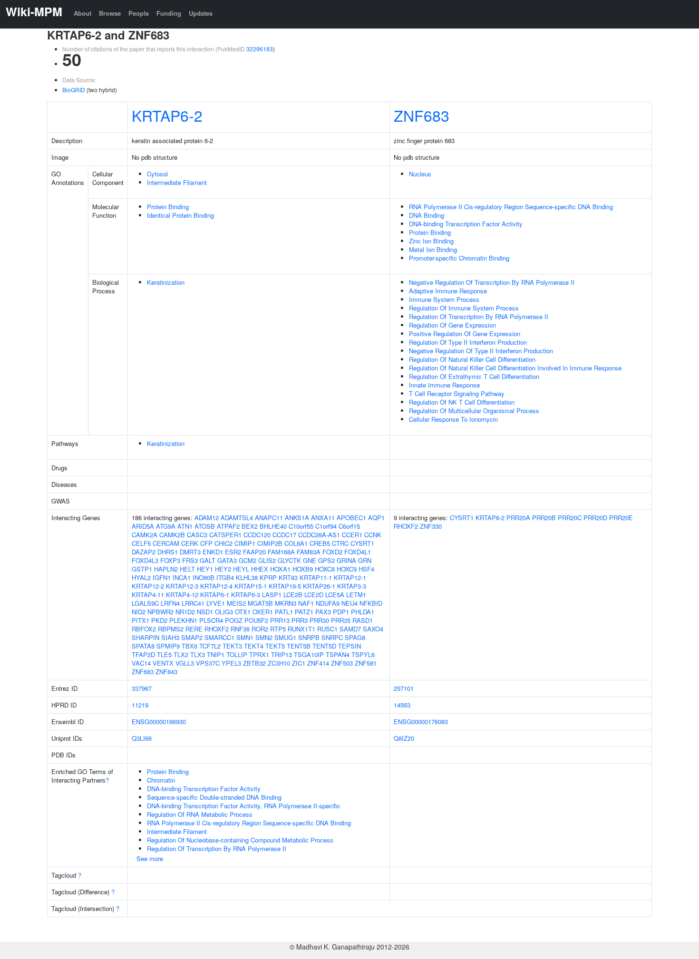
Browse (110, 13)
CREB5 (320, 543)
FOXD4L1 (357, 551)
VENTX (163, 663)
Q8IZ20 (404, 738)
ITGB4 (225, 577)
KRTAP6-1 (214, 594)
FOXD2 (332, 551)
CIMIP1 (244, 543)
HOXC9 (347, 568)
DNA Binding (426, 215)
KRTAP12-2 (148, 586)
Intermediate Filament (177, 182)
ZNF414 (318, 663)
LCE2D (313, 594)
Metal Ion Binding (433, 249)
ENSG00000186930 (159, 721)
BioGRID (73, 90)
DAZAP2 (143, 551)
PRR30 (319, 620)
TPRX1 (259, 654)
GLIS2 (267, 560)
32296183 (259, 49)
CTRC (340, 543)
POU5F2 (256, 620)
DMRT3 (190, 551)
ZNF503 (342, 663)
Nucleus (420, 173)
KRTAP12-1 (350, 577)
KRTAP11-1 (316, 577)
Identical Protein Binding (180, 215)
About (82, 13)
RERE (194, 628)
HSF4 (366, 568)
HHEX (259, 568)
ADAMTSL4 (237, 517)
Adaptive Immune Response (448, 290)
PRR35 (340, 620)
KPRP (268, 577)
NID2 (139, 611)
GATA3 (227, 560)
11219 (140, 704)
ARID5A (143, 526)
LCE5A (334, 594)
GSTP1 (142, 568)
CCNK (372, 534)
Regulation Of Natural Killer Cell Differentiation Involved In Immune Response (515, 367)
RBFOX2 (144, 628)
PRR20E (621, 517)
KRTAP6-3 (245, 594)
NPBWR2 (160, 611)
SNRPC (332, 637)
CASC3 (197, 534)
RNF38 (240, 628)
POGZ (234, 620)
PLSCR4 (211, 620)
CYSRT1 (362, 543)
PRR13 (280, 620)
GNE (309, 560)
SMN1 (244, 637)
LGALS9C (145, 603)
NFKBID (370, 603)
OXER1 (262, 611)
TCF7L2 (210, 645)
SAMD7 (350, 628)
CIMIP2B (269, 543)
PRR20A (518, 517)
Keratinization (165, 282)
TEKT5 (275, 645)
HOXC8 (325, 568)
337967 (142, 688)
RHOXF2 (216, 628)
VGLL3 (184, 663)
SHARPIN (145, 637)
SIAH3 (170, 637)
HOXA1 (280, 568)
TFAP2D (143, 654)
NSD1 (205, 611)
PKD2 (159, 620)
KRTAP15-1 (250, 586)
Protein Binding (168, 206)
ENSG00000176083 (421, 721)
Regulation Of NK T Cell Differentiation (462, 402)
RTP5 (278, 628)
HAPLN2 (166, 568)
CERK (189, 543)
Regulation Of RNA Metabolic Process (199, 814)
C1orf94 (326, 526)
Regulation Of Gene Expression (452, 324)
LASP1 (272, 594)
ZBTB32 (254, 663)
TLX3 (197, 654)
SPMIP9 (168, 645)
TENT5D (324, 645)
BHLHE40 (273, 526)
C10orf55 (301, 526)
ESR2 (233, 551)
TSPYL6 (363, 654)
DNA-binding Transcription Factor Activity (466, 223)
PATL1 (284, 611)
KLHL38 (247, 577)
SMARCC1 (219, 637)
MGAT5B (260, 603)
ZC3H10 (279, 663)
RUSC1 (327, 628)
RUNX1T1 (301, 628)
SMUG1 (285, 637)
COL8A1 (296, 543)
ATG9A (165, 526)
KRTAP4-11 (148, 594)
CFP (206, 543)
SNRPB (309, 637)
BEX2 (250, 526)
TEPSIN (349, 645)
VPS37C (208, 663)
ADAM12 (206, 517)
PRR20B (544, 517)
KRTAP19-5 (285, 586)
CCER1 (352, 534)
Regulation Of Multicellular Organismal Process (474, 410)
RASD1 (362, 620)
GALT (207, 560)
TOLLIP (236, 654)
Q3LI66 (142, 738)
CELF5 (141, 543)
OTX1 (243, 611)
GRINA (346, 560)
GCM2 (247, 560)
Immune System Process (444, 299)
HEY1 (205, 568)
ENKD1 (213, 551)
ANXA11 (323, 517)
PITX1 (140, 620)
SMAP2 (192, 637)
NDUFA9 (328, 603)
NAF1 (306, 603)
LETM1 (356, 594)
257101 (404, 688)
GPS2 (326, 560)
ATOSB (204, 526)
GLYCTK (289, 560)
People (138, 13)
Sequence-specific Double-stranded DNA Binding (214, 797)
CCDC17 (284, 534)
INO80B (203, 577)
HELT (187, 568)
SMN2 (263, 637)
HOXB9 (302, 568)
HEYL (241, 568)
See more (149, 858)
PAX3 (323, 611)
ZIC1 (298, 663)
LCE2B (292, 594)
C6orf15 (349, 526)
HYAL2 (141, 577)
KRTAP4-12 (182, 594)
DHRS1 (167, 551)
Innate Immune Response (444, 384)
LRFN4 (170, 603)
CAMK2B (172, 534)
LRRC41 (193, 603)
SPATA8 (143, 645)
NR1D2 (185, 611)
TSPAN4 (338, 654)
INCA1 (182, 577)
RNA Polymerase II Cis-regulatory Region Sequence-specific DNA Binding (511, 206)
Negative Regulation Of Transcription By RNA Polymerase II (491, 282)
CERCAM (166, 543)
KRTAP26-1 (319, 586)
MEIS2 (236, 603)
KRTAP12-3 (182, 586)
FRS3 (190, 560)
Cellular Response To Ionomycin (453, 419)
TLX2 (181, 654)
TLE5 (164, 654)
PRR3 (299, 620)
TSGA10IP (309, 654)
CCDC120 (257, 534)
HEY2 (223, 568)
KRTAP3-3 (351, 586)
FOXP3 (170, 560)
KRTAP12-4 (216, 586)
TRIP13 (281, 654)
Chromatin (161, 780)
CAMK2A (144, 534)
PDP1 (341, 611)
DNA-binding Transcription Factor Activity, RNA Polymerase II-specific (243, 805)
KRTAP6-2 (167, 115)
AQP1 (376, 517)
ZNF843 (166, 671)
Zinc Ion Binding (431, 240)
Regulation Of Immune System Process (464, 307)
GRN (364, 560)
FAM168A (281, 551)
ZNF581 (366, 663)
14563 (402, 704)
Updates (201, 13)
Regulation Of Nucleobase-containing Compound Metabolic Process (240, 839)
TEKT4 (253, 645)
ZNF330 (431, 526)
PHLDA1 (362, 611)
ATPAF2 (228, 526)
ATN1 (185, 526)
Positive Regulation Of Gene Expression (464, 333)
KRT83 (288, 577)
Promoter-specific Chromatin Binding (459, 257)
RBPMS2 (171, 628)
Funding (168, 13)
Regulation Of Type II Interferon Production (468, 342)
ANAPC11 (269, 517)
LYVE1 (215, 603)
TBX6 (189, 645)
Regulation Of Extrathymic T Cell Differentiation (474, 376)
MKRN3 (285, 603)
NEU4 (349, 603)
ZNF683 (421, 115)
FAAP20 (254, 551)
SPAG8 (355, 637)
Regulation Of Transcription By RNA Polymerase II (478, 316)
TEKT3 (232, 645)
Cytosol (157, 173)
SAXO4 (373, 628)
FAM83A (308, 551)
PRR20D (595, 517)
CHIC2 (223, 543)
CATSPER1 (225, 534)
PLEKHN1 (183, 620)
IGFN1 (162, 577)
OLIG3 (224, 611)
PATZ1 (304, 611)
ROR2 (260, 628)
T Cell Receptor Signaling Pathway (457, 393)
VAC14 (141, 663)
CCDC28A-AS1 (319, 534)
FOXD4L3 (145, 560)
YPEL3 (231, 663)
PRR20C (570, 517)
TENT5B (299, 645)
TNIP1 (215, 654)
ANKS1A (297, 517)
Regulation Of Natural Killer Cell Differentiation (472, 359)
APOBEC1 (351, 517)
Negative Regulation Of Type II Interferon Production (481, 350)
